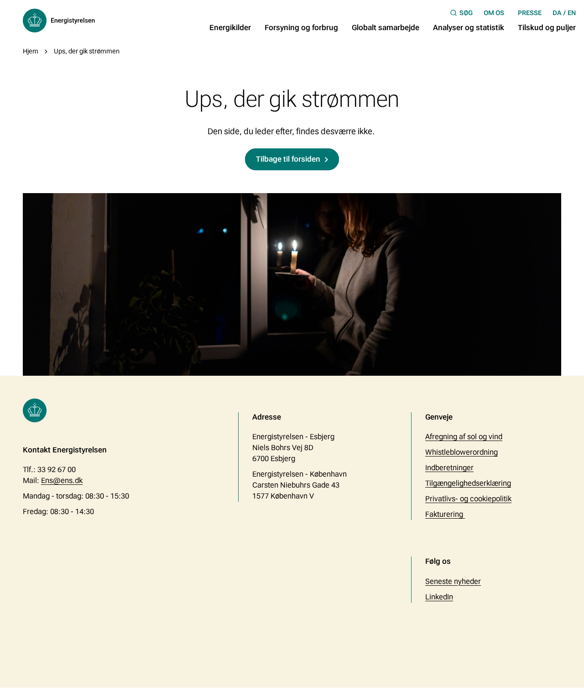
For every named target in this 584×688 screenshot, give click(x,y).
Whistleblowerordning (461, 452)
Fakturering (445, 514)
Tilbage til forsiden (288, 159)
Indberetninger (449, 467)
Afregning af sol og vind (463, 436)
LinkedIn (439, 597)
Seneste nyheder (453, 581)
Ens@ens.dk (62, 480)
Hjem (30, 51)
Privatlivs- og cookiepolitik (468, 498)
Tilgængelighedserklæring (468, 483)
